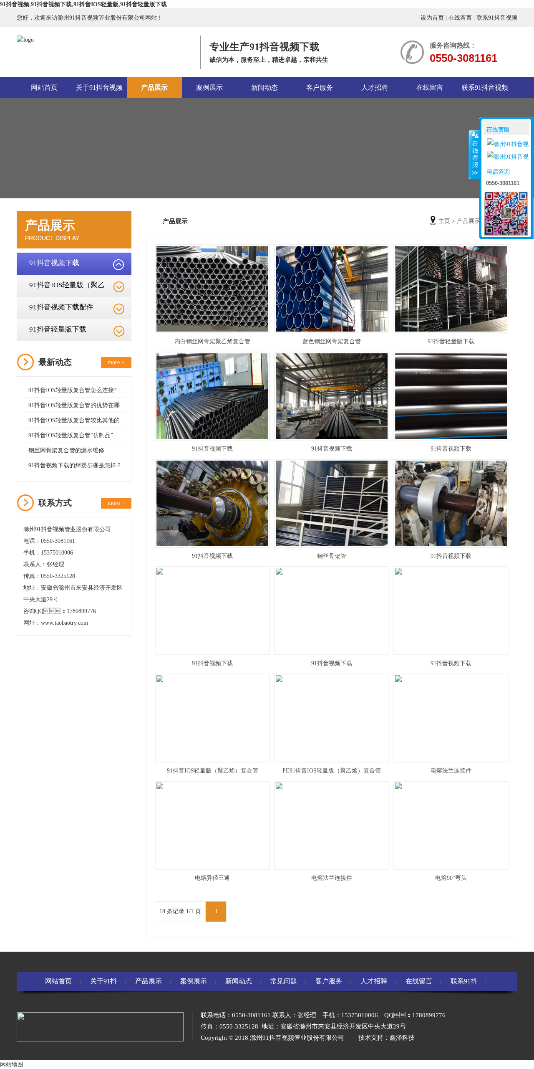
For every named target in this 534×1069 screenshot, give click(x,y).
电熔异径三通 (212, 878)
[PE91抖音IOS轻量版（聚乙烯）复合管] (331, 718)
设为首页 (432, 18)
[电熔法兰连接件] (451, 718)
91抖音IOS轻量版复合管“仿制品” (70, 435)
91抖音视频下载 (54, 263)
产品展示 (154, 87)
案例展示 (209, 87)
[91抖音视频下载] (212, 396)
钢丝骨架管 (331, 556)
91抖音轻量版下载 (57, 329)
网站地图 (11, 1064)
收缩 (474, 154)
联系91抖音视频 (496, 18)
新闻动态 (264, 87)
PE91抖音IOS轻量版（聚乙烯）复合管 (331, 771)
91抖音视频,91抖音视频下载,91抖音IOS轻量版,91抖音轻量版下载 (83, 4)
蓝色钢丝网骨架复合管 (331, 341)
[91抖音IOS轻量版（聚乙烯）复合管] (212, 718)
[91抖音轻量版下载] (451, 288)
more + (116, 362)
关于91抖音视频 (99, 87)
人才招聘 (374, 87)
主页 (444, 221)
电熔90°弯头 (451, 878)
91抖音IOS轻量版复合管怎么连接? (72, 390)
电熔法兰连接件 (451, 771)
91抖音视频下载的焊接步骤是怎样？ (75, 465)
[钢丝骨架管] (331, 503)
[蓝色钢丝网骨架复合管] (331, 288)
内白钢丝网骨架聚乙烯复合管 (212, 341)
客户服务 (319, 87)
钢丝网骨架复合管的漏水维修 (66, 450)
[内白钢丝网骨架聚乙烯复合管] (212, 288)
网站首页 (44, 87)
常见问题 (283, 981)
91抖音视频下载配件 (61, 307)
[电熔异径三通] (212, 825)
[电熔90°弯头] (451, 825)
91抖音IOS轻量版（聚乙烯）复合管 (212, 771)
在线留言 (460, 18)
